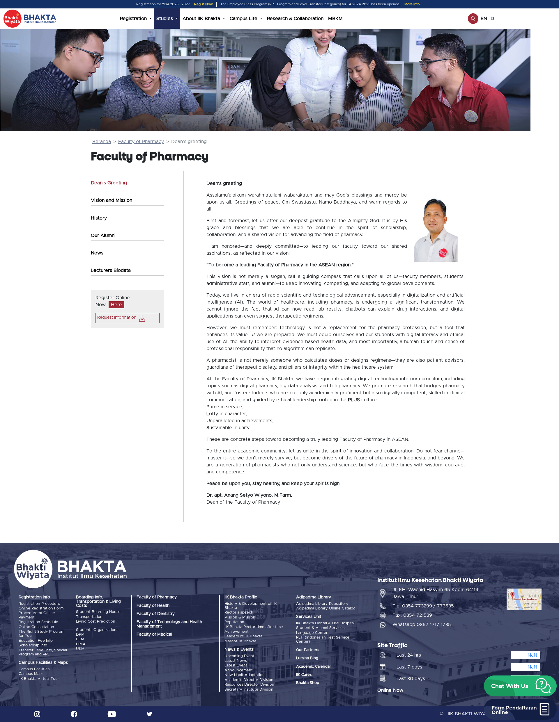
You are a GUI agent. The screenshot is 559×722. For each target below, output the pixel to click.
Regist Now (203, 4)
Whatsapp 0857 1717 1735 (421, 624)
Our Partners (307, 650)
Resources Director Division (249, 685)
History (99, 218)
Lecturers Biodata (111, 270)
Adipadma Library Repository (322, 604)
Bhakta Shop (307, 683)
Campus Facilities (34, 669)
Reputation (234, 622)
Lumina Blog (307, 658)
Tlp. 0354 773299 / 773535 (423, 606)
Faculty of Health (153, 606)
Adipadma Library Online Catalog (325, 608)
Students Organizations (97, 630)
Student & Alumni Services (320, 628)
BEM (80, 639)
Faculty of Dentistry (156, 614)
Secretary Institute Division (248, 689)
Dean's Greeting (109, 183)
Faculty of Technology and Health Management (169, 624)
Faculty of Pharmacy (141, 141)
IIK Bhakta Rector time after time (253, 627)
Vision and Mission (111, 200)
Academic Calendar (313, 666)
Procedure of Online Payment (37, 615)
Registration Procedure (39, 604)
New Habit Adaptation (244, 675)
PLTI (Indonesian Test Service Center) (322, 639)
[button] (520, 685)
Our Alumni (103, 235)
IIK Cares (304, 675)
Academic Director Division (248, 680)
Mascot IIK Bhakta (240, 641)
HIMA (81, 644)
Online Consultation (36, 627)
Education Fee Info (36, 641)
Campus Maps (31, 674)
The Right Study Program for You (41, 634)
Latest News (235, 661)
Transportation (89, 617)
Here (116, 304)
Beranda (101, 141)
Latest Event (235, 665)
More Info (412, 4)
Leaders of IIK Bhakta (243, 636)
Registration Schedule (38, 622)
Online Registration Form (41, 608)
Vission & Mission (239, 617)
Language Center (312, 633)
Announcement (238, 670)
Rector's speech (238, 612)
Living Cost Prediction (95, 621)
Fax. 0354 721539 (412, 615)
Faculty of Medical (154, 634)
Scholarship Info (33, 645)
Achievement (236, 632)
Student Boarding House (98, 612)
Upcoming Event (239, 656)
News (97, 253)
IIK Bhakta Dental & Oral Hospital (325, 623)
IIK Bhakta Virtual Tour (39, 679)
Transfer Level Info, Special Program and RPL (43, 652)
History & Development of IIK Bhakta (250, 606)
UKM (80, 649)
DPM (80, 635)
